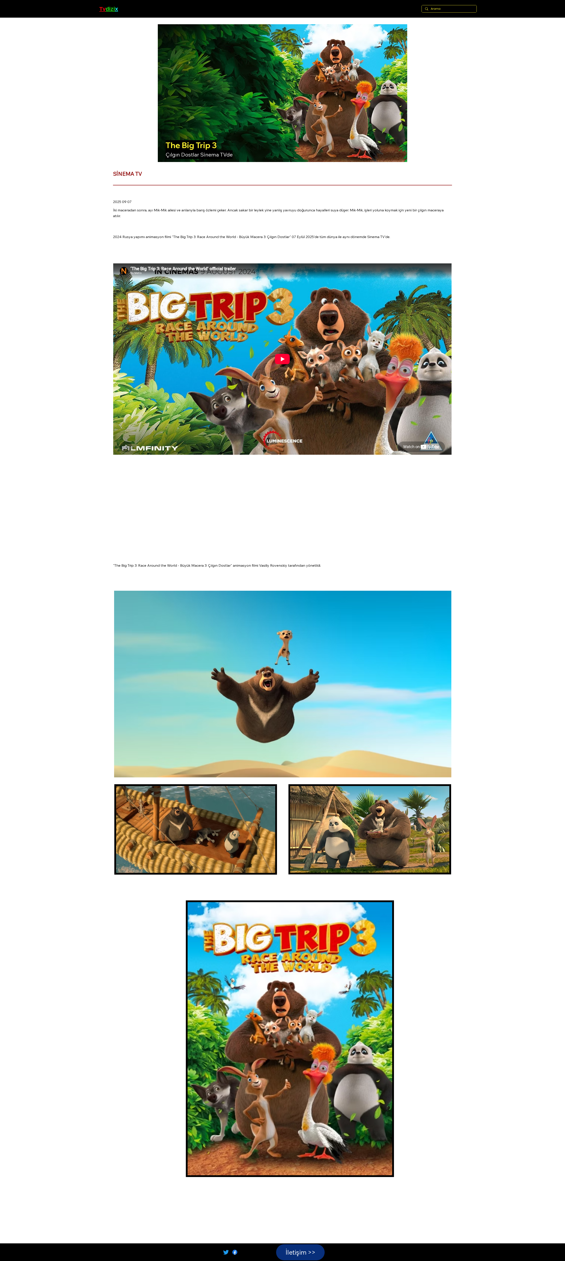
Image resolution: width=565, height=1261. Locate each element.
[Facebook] (235, 1252)
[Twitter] (226, 1252)
